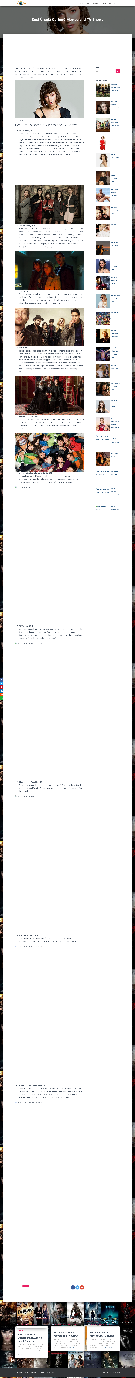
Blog (26, 1372)
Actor (88, 3)
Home (81, 3)
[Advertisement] (67, 47)
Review (116, 3)
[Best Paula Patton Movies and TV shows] (100, 1324)
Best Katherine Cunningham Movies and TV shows (30, 1337)
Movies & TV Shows (106, 3)
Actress (95, 3)
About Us (19, 1372)
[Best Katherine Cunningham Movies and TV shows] (32, 1325)
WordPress (116, 1372)
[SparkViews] (21, 3)
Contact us (34, 1372)
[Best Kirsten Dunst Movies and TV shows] (65, 1324)
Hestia (103, 1372)
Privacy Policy (51, 1372)
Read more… (25, 1355)
